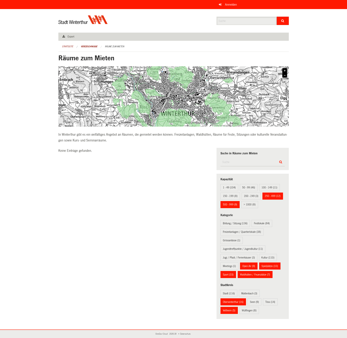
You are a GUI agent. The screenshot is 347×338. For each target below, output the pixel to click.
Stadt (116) (229, 293)
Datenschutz (186, 334)
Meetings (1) (229, 266)
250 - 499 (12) (272, 196)
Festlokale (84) (262, 223)
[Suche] (283, 21)
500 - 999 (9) (230, 204)
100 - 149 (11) (269, 187)
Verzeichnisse (89, 46)
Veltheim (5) (229, 310)
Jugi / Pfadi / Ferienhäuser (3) (239, 257)
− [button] (285, 75)
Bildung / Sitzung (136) (235, 223)
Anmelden (231, 4)
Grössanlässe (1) (231, 240)
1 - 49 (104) (229, 187)
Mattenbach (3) (249, 293)
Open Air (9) (248, 266)
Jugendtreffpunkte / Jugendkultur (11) (243, 248)
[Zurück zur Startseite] (83, 22)
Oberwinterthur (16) (233, 302)
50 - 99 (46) (248, 187)
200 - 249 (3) (251, 196)
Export (71, 36)
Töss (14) (270, 302)
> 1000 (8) (250, 204)
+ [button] (285, 70)
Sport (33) (228, 274)
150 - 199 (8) (230, 196)
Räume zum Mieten (114, 46)
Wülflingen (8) (249, 310)
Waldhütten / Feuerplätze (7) (255, 274)
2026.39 (173, 334)
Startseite (67, 46)
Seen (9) (254, 302)
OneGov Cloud (162, 334)
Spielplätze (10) (270, 266)
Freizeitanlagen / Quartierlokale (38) (242, 231)
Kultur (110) (267, 257)
